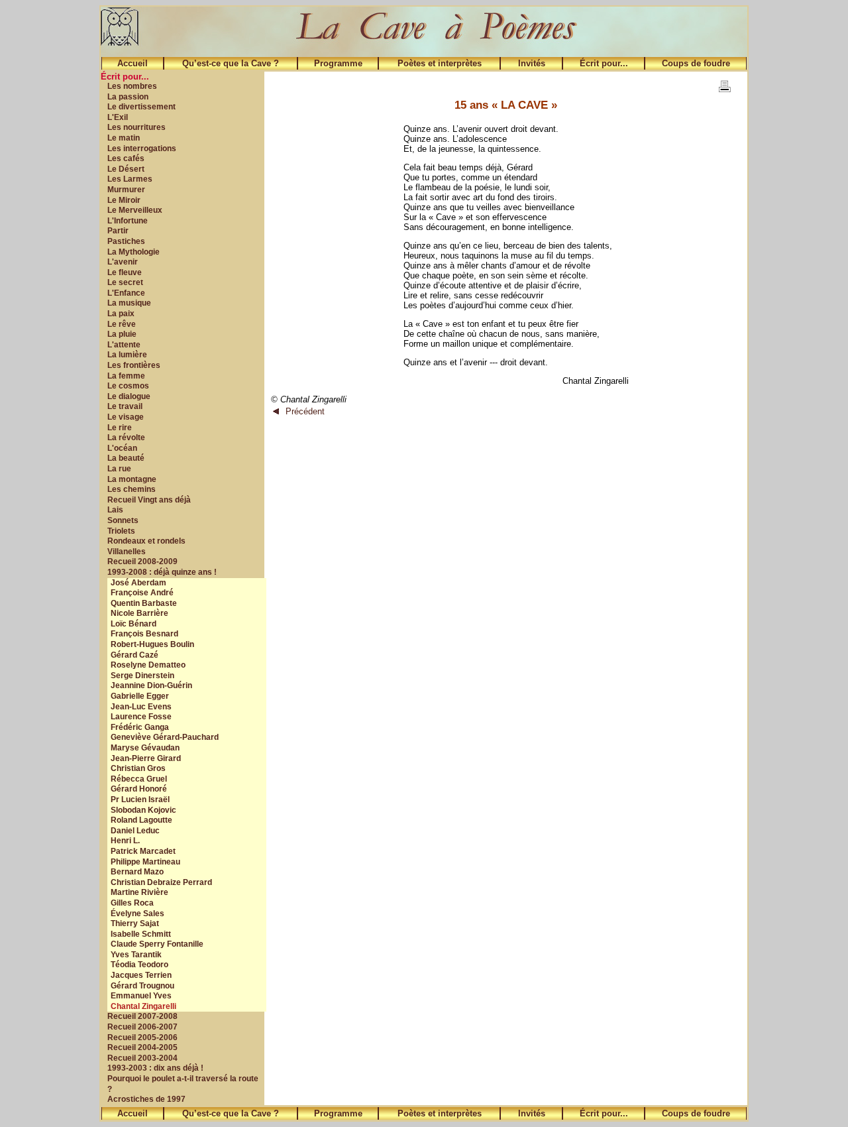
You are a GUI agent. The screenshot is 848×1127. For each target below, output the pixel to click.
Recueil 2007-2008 (142, 1016)
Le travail (124, 406)
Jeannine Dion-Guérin (151, 685)
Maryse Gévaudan (145, 747)
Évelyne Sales (137, 913)
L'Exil (117, 117)
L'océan (122, 448)
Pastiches (126, 241)
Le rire (119, 427)
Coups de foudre (696, 63)
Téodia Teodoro (139, 964)
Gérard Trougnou (142, 985)
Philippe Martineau (145, 861)
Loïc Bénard (133, 623)
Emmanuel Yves (141, 995)
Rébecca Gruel (139, 779)
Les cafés (125, 158)
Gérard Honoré (139, 789)
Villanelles (126, 551)
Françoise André (142, 592)
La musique (129, 303)
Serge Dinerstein (142, 675)
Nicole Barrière (139, 613)
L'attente (123, 344)
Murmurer (126, 189)
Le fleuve (124, 272)
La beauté (125, 458)
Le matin (123, 138)
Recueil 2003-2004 (142, 1058)
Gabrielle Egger (140, 696)
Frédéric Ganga (140, 727)
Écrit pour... (604, 63)
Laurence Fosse (141, 716)
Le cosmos (128, 385)
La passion (127, 96)
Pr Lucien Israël (140, 799)
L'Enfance (126, 293)
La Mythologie (133, 252)
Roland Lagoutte (141, 820)
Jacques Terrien (141, 975)
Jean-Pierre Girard (146, 758)
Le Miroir (123, 200)
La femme (126, 376)
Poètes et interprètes (440, 63)
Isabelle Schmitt (141, 934)
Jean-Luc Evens (141, 706)
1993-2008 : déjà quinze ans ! (162, 572)
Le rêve (121, 324)
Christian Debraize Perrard (161, 882)
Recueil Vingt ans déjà (149, 499)
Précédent (305, 411)
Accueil (132, 63)
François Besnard (144, 633)
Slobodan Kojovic (143, 810)
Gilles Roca (132, 903)
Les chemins (131, 489)
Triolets (121, 531)
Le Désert (125, 169)
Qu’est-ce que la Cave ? (230, 63)
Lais (115, 509)
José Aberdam (138, 582)
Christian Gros (138, 768)
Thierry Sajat (135, 923)
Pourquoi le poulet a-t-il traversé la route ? (182, 1084)
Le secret (125, 282)
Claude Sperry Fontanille (157, 944)
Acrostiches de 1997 (146, 1099)
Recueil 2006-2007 (142, 1027)
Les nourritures (136, 127)
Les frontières (133, 365)
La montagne (131, 479)
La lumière (127, 354)
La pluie (121, 334)
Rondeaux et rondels (146, 541)
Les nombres (132, 86)
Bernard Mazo (137, 871)
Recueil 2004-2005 (142, 1047)
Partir (118, 230)
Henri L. (125, 840)
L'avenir (122, 262)
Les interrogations (141, 148)
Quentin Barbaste (144, 603)
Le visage (125, 417)
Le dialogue (128, 396)
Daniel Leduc (135, 830)
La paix (120, 313)
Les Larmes (129, 179)
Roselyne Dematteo (148, 665)
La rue (119, 468)
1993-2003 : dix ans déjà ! (155, 1068)
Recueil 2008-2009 (142, 561)
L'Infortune (127, 220)
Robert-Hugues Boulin (152, 644)
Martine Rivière (139, 892)
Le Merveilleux (134, 210)
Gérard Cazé (134, 655)
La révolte (126, 437)
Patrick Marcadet (143, 851)
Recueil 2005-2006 (142, 1037)
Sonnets (122, 520)
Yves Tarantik (136, 954)
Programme (338, 63)
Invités (531, 63)
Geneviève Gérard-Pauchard (165, 737)
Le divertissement (141, 106)
